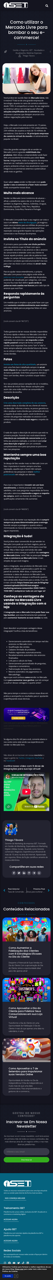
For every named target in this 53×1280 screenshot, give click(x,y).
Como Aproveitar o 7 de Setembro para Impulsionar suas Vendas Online (25, 1071)
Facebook (10, 760)
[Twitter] (18, 1263)
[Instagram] (5, 1263)
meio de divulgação (27, 222)
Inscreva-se (26, 1159)
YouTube (38, 758)
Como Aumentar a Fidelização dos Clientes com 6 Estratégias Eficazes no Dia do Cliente (25, 952)
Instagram (29, 758)
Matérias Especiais (34, 53)
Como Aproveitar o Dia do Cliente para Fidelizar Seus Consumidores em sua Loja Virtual (25, 1012)
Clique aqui (19, 1269)
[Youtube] (14, 1263)
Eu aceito (8, 1276)
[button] (46, 5)
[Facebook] (9, 1263)
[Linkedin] (27, 1263)
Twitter (22, 758)
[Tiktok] (23, 1263)
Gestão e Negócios (20, 50)
